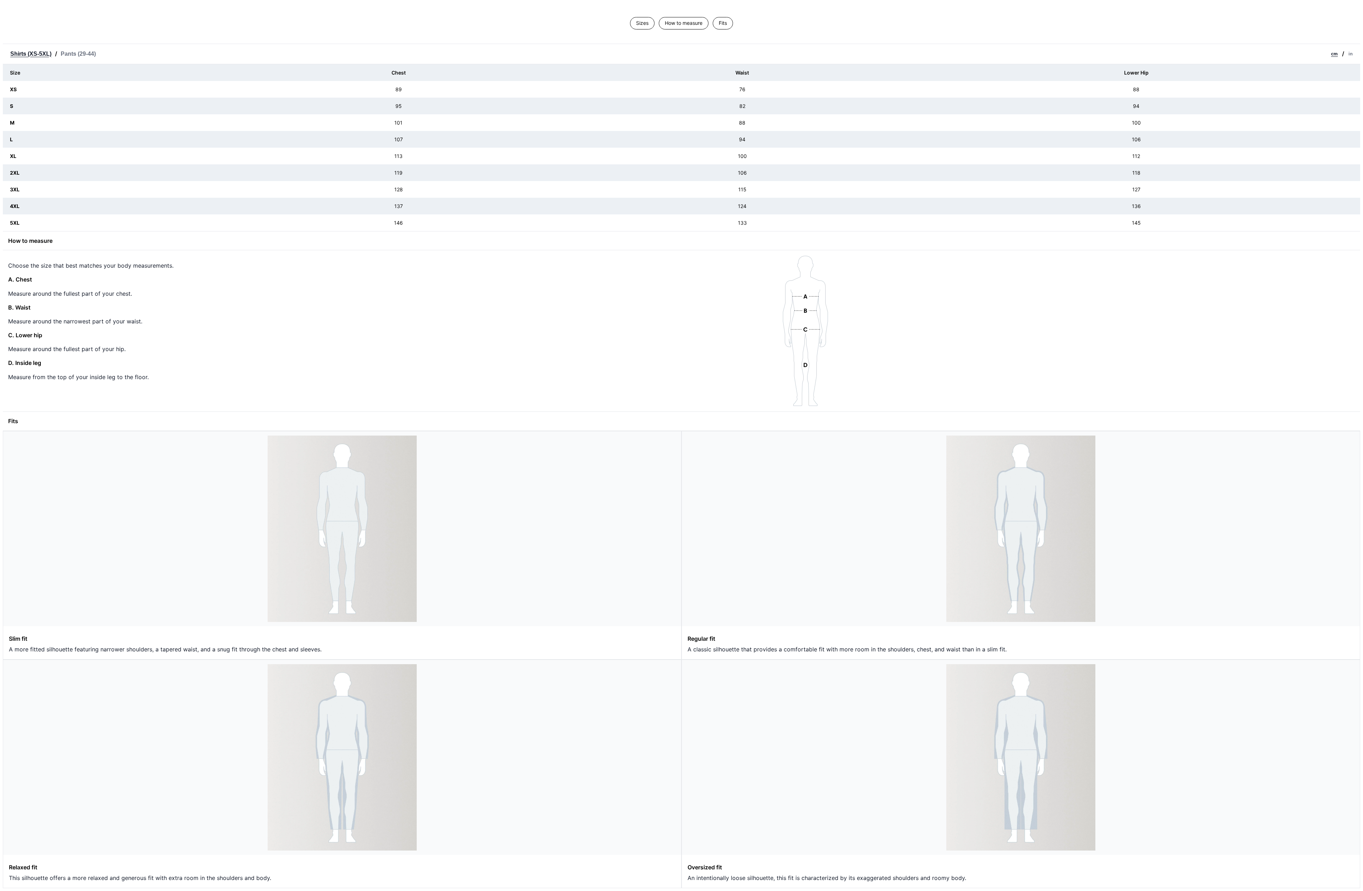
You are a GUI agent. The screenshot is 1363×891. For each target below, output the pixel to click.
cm (1334, 53)
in (1350, 53)
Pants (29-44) (78, 54)
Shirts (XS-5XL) (30, 54)
